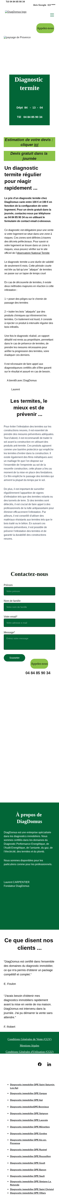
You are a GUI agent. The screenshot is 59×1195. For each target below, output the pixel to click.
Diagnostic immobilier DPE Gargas (28, 1093)
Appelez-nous (45, 28)
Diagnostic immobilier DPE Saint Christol (32, 1189)
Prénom (8, 585)
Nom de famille (12, 600)
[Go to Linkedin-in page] (49, 1064)
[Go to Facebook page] (41, 1064)
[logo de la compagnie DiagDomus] (29, 1075)
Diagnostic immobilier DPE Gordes (28, 1133)
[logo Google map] (10, 1064)
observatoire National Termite (33, 253)
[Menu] (52, 15)
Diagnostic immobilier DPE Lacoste (29, 1120)
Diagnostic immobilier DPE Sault (27, 1176)
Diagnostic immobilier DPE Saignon (29, 1113)
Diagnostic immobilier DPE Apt (26, 1100)
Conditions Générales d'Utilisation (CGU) (29, 1051)
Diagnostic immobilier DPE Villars (28, 1193)
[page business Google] (20, 1064)
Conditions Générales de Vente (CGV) (29, 1039)
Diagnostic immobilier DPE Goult (27, 1163)
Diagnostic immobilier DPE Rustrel (28, 1149)
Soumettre (14, 657)
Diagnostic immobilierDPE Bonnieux (29, 1106)
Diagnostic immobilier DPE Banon (28, 1169)
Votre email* (10, 616)
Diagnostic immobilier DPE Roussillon (30, 1156)
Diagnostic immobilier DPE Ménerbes (30, 1127)
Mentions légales (29, 1045)
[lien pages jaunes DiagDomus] (29, 1063)
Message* (9, 632)
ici (36, 144)
